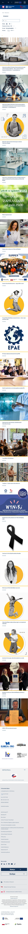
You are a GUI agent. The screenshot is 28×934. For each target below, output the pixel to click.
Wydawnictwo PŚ (4, 853)
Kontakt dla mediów (5, 810)
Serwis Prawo (3, 848)
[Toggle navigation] (25, 2)
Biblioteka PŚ (3, 818)
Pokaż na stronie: (6, 26)
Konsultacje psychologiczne (6, 835)
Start (3, 12)
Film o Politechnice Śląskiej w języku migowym (10, 826)
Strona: (4, 30)
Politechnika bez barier (5, 845)
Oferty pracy (3, 840)
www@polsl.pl (21, 908)
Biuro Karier (3, 821)
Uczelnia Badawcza (5, 851)
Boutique (12, 878)
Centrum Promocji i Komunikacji (7, 823)
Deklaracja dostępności (14, 910)
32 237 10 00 (5, 797)
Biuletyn (12, 873)
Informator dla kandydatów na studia (8, 828)
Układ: (3, 23)
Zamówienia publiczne (5, 856)
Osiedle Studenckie (4, 843)
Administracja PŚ (4, 816)
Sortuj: (3, 28)
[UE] (17, 2)
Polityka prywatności (14, 902)
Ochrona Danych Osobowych (6, 838)
